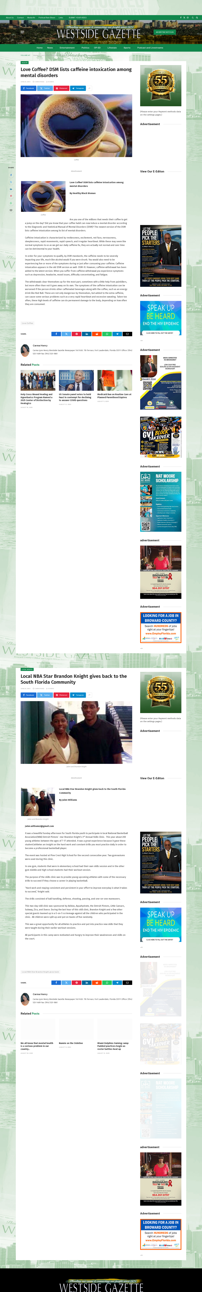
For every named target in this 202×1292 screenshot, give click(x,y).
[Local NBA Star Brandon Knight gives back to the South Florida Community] (76, 732)
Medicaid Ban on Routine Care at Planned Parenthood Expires (114, 396)
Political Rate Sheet (47, 18)
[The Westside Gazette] (98, 32)
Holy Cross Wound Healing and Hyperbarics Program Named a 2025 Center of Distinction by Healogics (36, 399)
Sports (127, 48)
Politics (85, 48)
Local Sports (27, 669)
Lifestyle (112, 48)
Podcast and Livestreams (150, 48)
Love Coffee (27, 323)
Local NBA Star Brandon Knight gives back (40, 972)
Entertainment (67, 48)
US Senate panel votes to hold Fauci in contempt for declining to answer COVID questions (75, 397)
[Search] (197, 17)
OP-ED (97, 48)
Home (40, 48)
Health (24, 62)
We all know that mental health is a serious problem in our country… (37, 1046)
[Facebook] (11, 175)
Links (61, 18)
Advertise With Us (165, 32)
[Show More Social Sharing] (89, 88)
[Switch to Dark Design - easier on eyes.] (192, 18)
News (50, 48)
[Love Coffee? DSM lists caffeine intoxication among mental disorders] (76, 125)
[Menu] (22, 32)
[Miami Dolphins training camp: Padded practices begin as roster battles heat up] (114, 1029)
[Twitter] (11, 182)
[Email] (11, 210)
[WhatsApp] (11, 203)
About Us (10, 18)
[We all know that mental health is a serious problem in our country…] (38, 1029)
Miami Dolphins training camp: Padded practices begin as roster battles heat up (113, 1046)
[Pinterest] (11, 196)
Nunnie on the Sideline (71, 1043)
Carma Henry (40, 345)
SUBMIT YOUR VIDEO (78, 18)
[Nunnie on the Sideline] (76, 1029)
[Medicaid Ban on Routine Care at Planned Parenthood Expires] (114, 380)
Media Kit (31, 18)
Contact (20, 18)
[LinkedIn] (11, 189)
